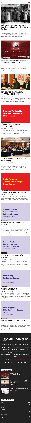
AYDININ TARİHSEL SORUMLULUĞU (19, 389)
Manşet (2, 22)
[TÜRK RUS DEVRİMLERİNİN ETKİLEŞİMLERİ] (15, 114)
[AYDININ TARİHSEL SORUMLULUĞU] (5, 391)
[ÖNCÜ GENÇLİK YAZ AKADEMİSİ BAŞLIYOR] (5, 383)
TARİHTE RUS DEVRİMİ (9, 289)
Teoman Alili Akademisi (6, 58)
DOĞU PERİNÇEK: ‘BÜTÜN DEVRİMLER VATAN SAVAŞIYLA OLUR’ (15, 160)
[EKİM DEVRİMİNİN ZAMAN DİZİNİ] (15, 310)
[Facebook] (6, 362)
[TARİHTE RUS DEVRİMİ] (15, 278)
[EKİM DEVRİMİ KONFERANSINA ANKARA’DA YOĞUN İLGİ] (15, 82)
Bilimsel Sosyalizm (5, 190)
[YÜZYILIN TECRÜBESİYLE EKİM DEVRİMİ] (15, 182)
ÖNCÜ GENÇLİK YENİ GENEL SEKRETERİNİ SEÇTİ (17, 374)
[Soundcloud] (19, 362)
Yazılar (2, 404)
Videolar (3, 409)
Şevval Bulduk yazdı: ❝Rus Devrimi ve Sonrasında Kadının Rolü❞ (14, 62)
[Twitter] (22, 362)
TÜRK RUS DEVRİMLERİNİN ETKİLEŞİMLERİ (11, 125)
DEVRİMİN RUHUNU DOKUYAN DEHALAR (12, 224)
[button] (28, 2)
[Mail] (15, 362)
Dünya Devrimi (4, 220)
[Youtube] (25, 362)
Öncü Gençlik (4, 31)
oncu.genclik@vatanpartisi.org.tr (17, 359)
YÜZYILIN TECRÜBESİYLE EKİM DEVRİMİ (15, 192)
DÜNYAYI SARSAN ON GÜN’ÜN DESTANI (12, 256)
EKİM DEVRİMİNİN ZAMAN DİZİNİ (13, 321)
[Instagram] (12, 362)
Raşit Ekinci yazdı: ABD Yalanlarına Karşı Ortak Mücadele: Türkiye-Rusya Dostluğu (14, 27)
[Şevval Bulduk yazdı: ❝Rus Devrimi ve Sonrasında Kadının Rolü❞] (15, 49)
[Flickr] (9, 362)
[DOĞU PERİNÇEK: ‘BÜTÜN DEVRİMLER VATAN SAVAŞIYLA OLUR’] (15, 147)
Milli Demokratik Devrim (6, 122)
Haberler (3, 89)
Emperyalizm (4, 417)
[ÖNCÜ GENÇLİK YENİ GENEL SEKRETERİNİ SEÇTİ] (5, 376)
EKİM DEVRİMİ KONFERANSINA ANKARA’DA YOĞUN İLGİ (12, 93)
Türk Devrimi (4, 414)
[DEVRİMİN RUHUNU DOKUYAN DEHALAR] (15, 212)
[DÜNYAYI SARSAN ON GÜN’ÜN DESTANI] (15, 245)
